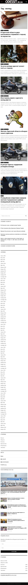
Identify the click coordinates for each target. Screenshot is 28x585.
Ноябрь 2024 (3, 295)
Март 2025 (3, 288)
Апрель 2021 (3, 377)
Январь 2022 (3, 360)
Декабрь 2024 (3, 293)
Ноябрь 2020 (3, 387)
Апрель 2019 (3, 423)
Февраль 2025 (3, 290)
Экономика (3, 447)
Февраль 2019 (3, 427)
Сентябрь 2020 (3, 391)
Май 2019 (2, 421)
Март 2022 (3, 356)
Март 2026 (3, 265)
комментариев (5, 462)
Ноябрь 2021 (3, 364)
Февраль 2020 (3, 404)
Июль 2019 (3, 417)
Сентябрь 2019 (3, 414)
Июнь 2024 (3, 305)
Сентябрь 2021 (3, 368)
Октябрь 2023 (3, 320)
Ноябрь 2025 (3, 273)
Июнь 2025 (3, 282)
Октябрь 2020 (3, 389)
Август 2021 (3, 370)
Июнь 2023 (3, 328)
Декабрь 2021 (3, 362)
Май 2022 (2, 353)
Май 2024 (2, 307)
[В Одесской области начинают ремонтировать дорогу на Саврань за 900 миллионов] (4, 528)
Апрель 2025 (3, 286)
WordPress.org (3, 464)
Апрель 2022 (3, 355)
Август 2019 (3, 416)
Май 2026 (2, 261)
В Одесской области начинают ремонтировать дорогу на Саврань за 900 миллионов (16, 528)
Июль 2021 (3, 372)
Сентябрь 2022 (3, 345)
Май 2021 (2, 375)
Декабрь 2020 (3, 385)
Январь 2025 (3, 292)
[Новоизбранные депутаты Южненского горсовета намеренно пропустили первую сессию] (4, 507)
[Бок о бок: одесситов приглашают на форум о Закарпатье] (4, 514)
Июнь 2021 (3, 374)
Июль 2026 (3, 257)
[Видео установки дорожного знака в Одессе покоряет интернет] (4, 500)
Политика (2, 441)
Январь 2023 (3, 337)
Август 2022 (3, 347)
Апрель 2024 (3, 309)
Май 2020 (2, 398)
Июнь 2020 (3, 396)
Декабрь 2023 (3, 316)
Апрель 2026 (3, 263)
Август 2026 (3, 255)
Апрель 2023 (3, 332)
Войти (2, 456)
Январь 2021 (3, 383)
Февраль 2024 (3, 313)
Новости (2, 30)
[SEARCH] (26, 215)
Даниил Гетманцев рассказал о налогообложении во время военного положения (16, 520)
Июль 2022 (3, 349)
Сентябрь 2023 (3, 322)
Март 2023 (3, 334)
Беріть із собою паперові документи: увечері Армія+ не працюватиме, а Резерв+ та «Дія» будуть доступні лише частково (12, 240)
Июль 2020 (3, 395)
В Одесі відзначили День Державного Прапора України (12, 228)
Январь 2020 (3, 406)
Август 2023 (3, 324)
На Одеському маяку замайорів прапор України (11, 225)
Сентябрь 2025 (3, 276)
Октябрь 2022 (3, 343)
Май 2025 (2, 284)
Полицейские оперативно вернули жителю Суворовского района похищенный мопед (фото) (13, 200)
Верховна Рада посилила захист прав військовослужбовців (13, 231)
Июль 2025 (3, 280)
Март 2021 (3, 379)
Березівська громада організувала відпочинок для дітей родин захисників (14, 234)
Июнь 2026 (3, 259)
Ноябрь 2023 (3, 318)
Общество (3, 439)
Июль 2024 (3, 303)
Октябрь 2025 (3, 274)
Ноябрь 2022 (3, 341)
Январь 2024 (3, 314)
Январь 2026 (3, 269)
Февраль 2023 (3, 335)
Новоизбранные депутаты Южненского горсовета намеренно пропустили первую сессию (17, 506)
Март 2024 (3, 311)
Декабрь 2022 (3, 339)
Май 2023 (2, 330)
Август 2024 (3, 301)
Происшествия (6, 30)
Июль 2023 (3, 326)
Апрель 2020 (3, 400)
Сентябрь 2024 (3, 299)
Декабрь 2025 (3, 271)
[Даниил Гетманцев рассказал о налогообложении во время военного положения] (4, 521)
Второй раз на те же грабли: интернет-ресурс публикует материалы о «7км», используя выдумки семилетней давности (13, 492)
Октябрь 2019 (3, 412)
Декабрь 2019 (3, 408)
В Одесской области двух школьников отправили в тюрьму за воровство (13, 34)
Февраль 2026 (3, 267)
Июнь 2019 (3, 419)
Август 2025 (3, 278)
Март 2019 (3, 425)
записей (3, 459)
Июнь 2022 (3, 351)
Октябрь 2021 (3, 366)
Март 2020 (3, 402)
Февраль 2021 (3, 381)
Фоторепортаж (3, 445)
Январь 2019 (3, 429)
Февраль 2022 (3, 358)
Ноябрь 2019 (3, 410)
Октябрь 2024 (3, 297)
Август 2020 (3, 393)
